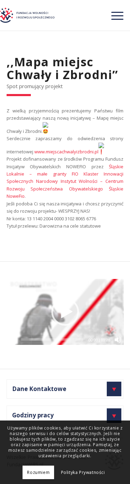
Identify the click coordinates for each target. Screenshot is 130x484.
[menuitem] (113, 15)
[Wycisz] (117, 339)
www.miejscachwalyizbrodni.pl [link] (66, 151)
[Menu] (113, 15)
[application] (65, 312)
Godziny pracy (33, 415)
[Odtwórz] (12, 339)
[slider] (52, 339)
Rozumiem (38, 472)
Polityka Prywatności (83, 472)
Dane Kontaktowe (39, 389)
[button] (65, 312)
